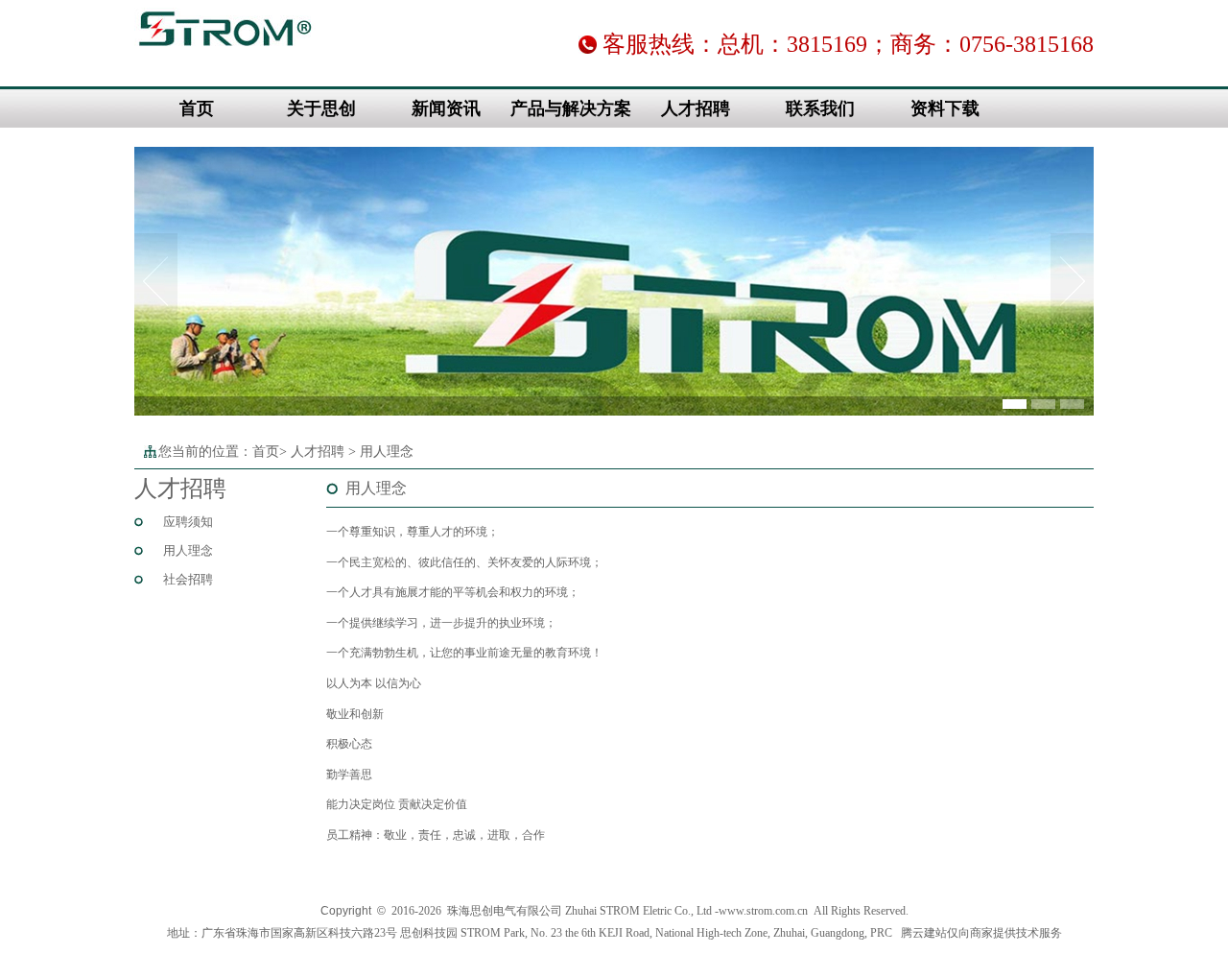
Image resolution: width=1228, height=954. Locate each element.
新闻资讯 (446, 108)
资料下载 (945, 108)
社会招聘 (188, 579)
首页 (196, 108)
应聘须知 (188, 521)
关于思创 (321, 108)
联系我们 (820, 108)
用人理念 (188, 550)
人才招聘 (695, 108)
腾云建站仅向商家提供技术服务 (981, 933)
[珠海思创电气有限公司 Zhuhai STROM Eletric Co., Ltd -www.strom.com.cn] (225, 53)
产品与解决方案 (570, 108)
